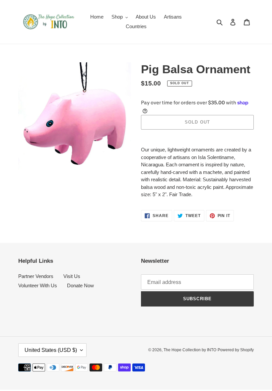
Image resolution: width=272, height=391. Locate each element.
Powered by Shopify (236, 350)
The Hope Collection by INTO (190, 350)
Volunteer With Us (37, 285)
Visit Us (71, 276)
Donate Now (80, 285)
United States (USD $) (51, 350)
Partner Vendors (35, 276)
